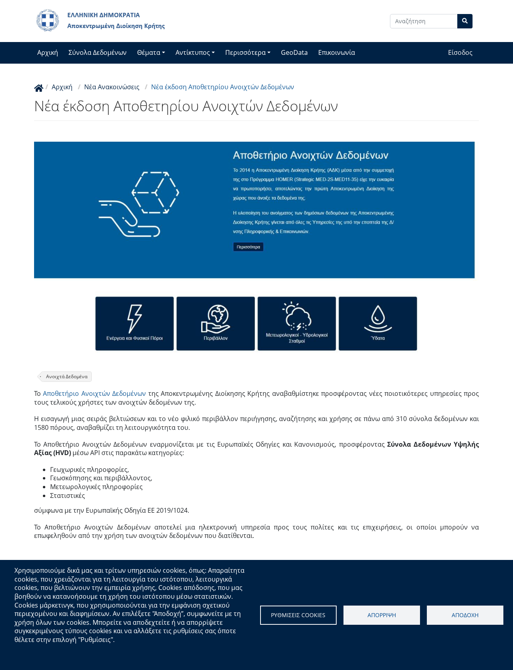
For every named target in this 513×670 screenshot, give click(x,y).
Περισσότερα (245, 52)
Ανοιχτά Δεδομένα (66, 376)
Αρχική (47, 52)
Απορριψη (382, 615)
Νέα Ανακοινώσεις (111, 86)
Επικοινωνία (336, 52)
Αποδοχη (465, 615)
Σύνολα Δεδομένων (98, 52)
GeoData (294, 52)
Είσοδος (460, 52)
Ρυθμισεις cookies (298, 615)
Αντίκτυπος (193, 52)
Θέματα (148, 52)
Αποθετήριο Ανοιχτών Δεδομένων (94, 393)
